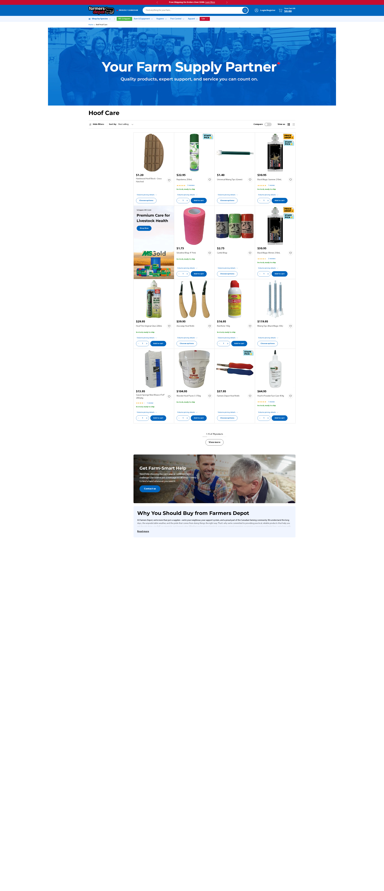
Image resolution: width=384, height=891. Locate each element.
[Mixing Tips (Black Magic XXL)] (275, 299)
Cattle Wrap (222, 253)
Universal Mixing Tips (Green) (229, 180)
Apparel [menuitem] (191, 19)
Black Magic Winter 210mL (268, 253)
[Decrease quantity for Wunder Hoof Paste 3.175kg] (179, 418)
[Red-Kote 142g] (235, 299)
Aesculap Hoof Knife (185, 326)
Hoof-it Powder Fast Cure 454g (270, 396)
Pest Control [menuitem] (175, 19)
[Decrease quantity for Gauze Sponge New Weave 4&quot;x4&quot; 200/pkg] (138, 418)
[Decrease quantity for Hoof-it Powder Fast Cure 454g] (260, 418)
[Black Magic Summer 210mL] (275, 153)
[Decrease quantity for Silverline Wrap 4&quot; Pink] (179, 273)
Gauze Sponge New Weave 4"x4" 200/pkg (150, 396)
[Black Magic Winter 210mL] (275, 226)
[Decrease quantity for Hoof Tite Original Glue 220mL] (138, 343)
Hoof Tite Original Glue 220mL (149, 326)
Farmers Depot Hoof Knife (228, 396)
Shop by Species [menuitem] (100, 19)
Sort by (112, 124)
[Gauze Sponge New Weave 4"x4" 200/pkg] (154, 369)
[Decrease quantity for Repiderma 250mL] (179, 200)
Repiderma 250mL (184, 180)
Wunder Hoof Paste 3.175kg (189, 396)
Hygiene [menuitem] (160, 19)
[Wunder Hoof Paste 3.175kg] (194, 369)
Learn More (210, 2)
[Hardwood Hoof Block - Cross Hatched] (154, 153)
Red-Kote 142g (223, 326)
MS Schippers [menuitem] (124, 19)
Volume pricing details (145, 195)
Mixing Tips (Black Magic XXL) (270, 326)
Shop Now (144, 228)
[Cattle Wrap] (235, 226)
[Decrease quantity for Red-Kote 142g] (219, 343)
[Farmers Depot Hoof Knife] (235, 369)
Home (90, 25)
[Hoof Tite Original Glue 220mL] (154, 299)
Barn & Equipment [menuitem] (142, 19)
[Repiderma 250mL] (194, 153)
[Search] (245, 10)
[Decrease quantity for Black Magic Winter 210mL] (260, 273)
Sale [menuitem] (203, 19)
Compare (258, 124)
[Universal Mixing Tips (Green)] (235, 153)
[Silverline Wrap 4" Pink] (194, 226)
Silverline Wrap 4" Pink (186, 253)
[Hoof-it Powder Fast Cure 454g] (275, 369)
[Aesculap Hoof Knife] (194, 299)
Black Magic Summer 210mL (269, 180)
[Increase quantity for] (187, 200)
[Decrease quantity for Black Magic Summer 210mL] (260, 200)
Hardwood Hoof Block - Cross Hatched (149, 180)
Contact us (150, 489)
